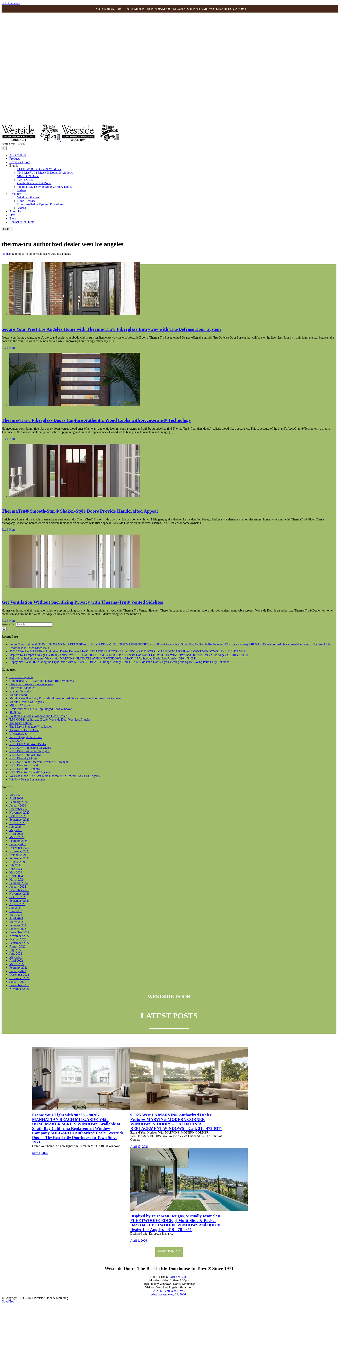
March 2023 (16, 921)
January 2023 (17, 928)
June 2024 (15, 869)
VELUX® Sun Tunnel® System (29, 772)
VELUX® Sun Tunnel (23, 765)
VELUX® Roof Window (25, 754)
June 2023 (15, 911)
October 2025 (17, 816)
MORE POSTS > (169, 1250)
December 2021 (19, 974)
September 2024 (19, 858)
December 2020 (19, 985)
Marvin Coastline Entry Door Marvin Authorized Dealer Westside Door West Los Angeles (65, 698)
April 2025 (16, 833)
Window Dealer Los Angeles (27, 779)
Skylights (15, 712)
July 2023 (15, 907)
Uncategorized (18, 733)
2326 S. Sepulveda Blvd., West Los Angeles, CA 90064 (169, 1292)
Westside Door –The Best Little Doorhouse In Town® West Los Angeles (54, 776)
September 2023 (19, 900)
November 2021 (19, 978)
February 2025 (18, 840)
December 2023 (19, 890)
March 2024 (16, 879)
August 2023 (17, 904)
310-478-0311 (179, 1276)
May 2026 (15, 795)
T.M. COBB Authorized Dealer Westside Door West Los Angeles (50, 719)
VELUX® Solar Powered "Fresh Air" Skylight (38, 761)
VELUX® (16, 740)
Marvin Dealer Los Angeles (26, 702)
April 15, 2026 (139, 1146)
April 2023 (16, 918)
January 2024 (17, 886)
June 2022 (15, 953)
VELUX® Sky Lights (23, 758)
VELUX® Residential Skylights (29, 751)
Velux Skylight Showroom (25, 737)
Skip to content (11, 3)
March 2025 (16, 837)
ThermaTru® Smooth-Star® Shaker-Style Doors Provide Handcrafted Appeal (80, 511)
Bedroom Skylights (21, 677)
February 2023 (18, 925)
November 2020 (19, 988)
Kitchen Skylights (20, 691)
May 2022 (15, 957)
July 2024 (15, 865)
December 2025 (19, 809)
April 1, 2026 (138, 1240)
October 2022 (17, 939)
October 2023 (17, 897)
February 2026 (18, 802)
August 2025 (17, 823)
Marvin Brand (18, 694)
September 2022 (19, 943)
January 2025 (17, 844)
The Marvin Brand (20, 723)
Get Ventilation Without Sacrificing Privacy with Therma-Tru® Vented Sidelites (82, 602)
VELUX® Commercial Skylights (30, 747)
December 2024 (19, 847)
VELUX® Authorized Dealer (27, 744)
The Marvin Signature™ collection (30, 726)
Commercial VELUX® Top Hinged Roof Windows (41, 680)
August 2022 (17, 946)
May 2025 (15, 830)
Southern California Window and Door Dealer (38, 716)
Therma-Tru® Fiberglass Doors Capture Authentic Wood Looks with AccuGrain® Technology (96, 420)
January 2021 (17, 981)
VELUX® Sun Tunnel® (24, 769)
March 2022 (16, 964)
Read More (8, 347)
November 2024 (19, 851)
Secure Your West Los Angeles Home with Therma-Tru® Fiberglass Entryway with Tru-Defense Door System (111, 329)
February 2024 (18, 883)
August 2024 (17, 862)
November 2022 (19, 936)
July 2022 (15, 950)
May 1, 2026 (40, 1153)
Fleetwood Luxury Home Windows (31, 684)
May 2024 (15, 872)
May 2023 (15, 914)
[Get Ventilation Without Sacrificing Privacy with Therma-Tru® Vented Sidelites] (74, 586)
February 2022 (18, 967)
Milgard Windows (20, 705)
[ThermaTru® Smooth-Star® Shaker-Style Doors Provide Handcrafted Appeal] (74, 496)
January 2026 (17, 805)
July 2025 (15, 826)
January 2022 (17, 971)
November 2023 (19, 893)
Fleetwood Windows (22, 687)
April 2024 (16, 876)
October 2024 (17, 854)
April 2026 (16, 798)
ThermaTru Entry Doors (24, 730)
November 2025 (19, 812)
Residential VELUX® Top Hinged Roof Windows (40, 709)
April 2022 (16, 960)
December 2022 (19, 932)
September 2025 (19, 819)
